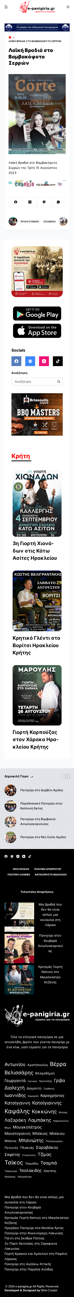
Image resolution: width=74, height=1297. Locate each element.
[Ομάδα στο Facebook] (30, 361)
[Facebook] (16, 202)
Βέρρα (58, 1064)
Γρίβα (59, 1080)
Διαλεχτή (15, 1088)
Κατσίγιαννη (17, 1102)
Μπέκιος (40, 1133)
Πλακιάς (27, 1148)
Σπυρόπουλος (29, 1155)
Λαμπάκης (39, 1120)
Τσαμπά (48, 1162)
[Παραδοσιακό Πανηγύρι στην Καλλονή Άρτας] (10, 806)
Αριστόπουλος (37, 1065)
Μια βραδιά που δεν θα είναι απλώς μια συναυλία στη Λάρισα (50, 914)
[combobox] (33, 381)
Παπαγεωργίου (54, 1141)
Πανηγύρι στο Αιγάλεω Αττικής (28, 1264)
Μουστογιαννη (17, 1133)
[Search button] (58, 381)
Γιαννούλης (45, 1081)
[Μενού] (6, 7)
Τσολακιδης (30, 1170)
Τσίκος (14, 1162)
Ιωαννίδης (15, 1095)
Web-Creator (49, 1290)
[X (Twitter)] (30, 202)
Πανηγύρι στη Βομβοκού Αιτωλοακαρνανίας (38, 821)
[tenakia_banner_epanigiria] (37, 183)
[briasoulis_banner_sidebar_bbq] (37, 414)
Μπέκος (11, 1141)
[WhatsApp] (58, 202)
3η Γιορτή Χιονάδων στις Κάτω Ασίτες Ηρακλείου (35, 550)
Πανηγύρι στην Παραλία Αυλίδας (29, 1269)
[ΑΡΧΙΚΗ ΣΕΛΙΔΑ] (9, 37)
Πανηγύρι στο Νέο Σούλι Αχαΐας (43, 837)
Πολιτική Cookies (18, 874)
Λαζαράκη (15, 1120)
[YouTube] (23, 856)
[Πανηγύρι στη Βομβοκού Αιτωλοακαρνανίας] (10, 822)
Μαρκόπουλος (61, 1121)
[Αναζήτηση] (68, 7)
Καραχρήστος (52, 1095)
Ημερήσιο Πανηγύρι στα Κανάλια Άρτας (34, 1228)
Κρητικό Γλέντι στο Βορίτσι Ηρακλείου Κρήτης (36, 645)
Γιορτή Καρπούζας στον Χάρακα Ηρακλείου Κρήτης (36, 739)
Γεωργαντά (15, 1080)
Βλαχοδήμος (45, 1073)
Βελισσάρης (19, 1072)
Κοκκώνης (44, 1111)
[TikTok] (58, 361)
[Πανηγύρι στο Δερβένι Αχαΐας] (10, 790)
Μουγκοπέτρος (27, 1127)
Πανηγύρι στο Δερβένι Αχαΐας (41, 790)
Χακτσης (50, 1171)
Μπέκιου (57, 1133)
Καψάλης (17, 1111)
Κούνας (63, 1112)
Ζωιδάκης (48, 1088)
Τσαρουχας (11, 1171)
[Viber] (44, 202)
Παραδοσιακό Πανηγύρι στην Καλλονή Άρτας (41, 806)
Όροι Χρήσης (21, 869)
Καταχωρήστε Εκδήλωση (51, 874)
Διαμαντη (34, 1088)
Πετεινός (11, 1148)
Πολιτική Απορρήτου (47, 869)
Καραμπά (33, 1096)
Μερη (8, 1127)
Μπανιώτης (31, 1140)
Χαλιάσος (10, 1176)
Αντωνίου (15, 1064)
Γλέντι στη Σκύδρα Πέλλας (25, 1238)
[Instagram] (44, 361)
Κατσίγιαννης (47, 1103)
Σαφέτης (12, 1154)
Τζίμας (45, 1154)
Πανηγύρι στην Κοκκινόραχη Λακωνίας (34, 1233)
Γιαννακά (32, 1081)
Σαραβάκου (47, 1147)
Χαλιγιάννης (25, 1176)
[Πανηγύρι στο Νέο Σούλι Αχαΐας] (10, 837)
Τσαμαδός (31, 1163)
